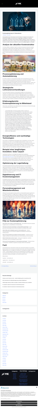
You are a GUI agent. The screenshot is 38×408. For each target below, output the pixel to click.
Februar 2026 (5, 327)
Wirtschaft (4, 302)
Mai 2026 (4, 322)
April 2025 (4, 342)
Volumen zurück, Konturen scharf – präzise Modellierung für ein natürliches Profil (17, 278)
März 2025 (4, 344)
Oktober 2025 (5, 332)
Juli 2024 (4, 358)
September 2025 (5, 334)
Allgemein (4, 295)
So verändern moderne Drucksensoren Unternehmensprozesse (13, 284)
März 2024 (4, 365)
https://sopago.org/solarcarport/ (8, 156)
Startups (4, 300)
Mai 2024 (4, 361)
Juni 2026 (4, 320)
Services (14, 376)
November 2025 (5, 330)
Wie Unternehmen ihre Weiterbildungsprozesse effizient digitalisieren (15, 280)
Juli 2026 (4, 318)
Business (4, 297)
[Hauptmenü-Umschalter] (2, 4)
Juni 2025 (4, 339)
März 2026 (4, 325)
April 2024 (4, 363)
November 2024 (5, 351)
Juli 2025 (4, 337)
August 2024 (5, 356)
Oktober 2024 (5, 353)
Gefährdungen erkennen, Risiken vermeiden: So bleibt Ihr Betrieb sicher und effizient (17, 282)
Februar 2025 (5, 346)
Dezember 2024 (5, 349)
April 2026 (4, 323)
